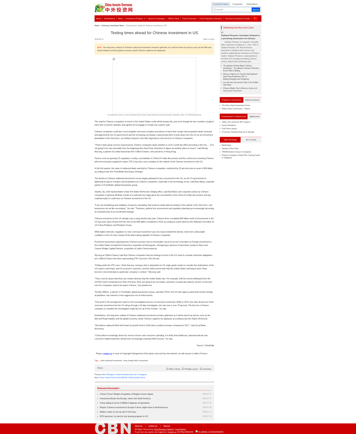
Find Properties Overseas (210, 18)
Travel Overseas (189, 18)
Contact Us (152, 426)
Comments (207, 369)
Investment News (220, 4)
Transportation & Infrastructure (233, 116)
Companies (238, 4)
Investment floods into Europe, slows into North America (125, 398)
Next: (120, 377)
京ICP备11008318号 (185, 432)
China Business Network (164, 429)
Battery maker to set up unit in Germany (118, 412)
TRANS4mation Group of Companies (236, 152)
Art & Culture (251, 140)
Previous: (121, 374)
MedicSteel (226, 145)
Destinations (252, 4)
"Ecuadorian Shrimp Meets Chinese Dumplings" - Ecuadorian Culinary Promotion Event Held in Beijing (241, 68)
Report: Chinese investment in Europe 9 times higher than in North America (134, 407)
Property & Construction (231, 100)
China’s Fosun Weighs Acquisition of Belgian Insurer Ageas (126, 394)
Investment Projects (134, 18)
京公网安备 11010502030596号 (210, 432)
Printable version (191, 369)
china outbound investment (111, 361)
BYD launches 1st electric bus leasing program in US (124, 416)
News (120, 18)
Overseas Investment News (113, 26)
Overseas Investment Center (237, 18)
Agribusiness (254, 116)
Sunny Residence (229, 125)
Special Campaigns (156, 18)
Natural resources (252, 100)
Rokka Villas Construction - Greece (236, 109)
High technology (230, 140)
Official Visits (173, 18)
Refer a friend (208, 39)
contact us (107, 353)
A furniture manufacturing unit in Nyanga (238, 132)
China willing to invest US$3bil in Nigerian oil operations (125, 403)
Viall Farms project (229, 129)
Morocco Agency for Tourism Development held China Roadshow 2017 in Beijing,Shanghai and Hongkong (240, 76)
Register (166, 426)
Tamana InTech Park (230, 148)
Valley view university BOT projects (236, 122)
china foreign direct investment (135, 361)
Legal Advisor (180, 429)
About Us (138, 426)
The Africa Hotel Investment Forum (236, 105)
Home (98, 18)
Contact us (172, 432)
